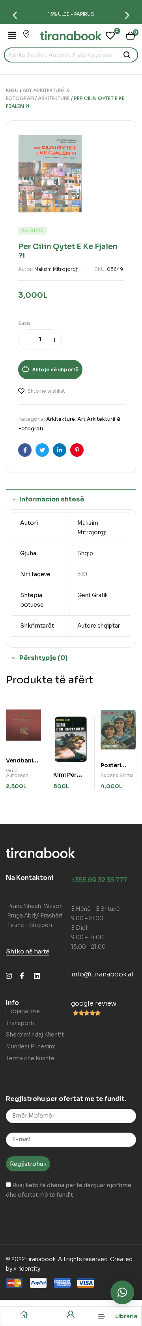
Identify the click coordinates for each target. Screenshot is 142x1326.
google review (93, 1003)
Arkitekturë (54, 98)
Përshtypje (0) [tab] (43, 658)
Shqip (85, 553)
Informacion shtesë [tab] (51, 499)
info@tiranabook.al (102, 974)
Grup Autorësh (17, 773)
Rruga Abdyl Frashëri (34, 915)
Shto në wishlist (46, 391)
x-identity (26, 1268)
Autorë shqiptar (98, 625)
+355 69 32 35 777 (99, 880)
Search (127, 54)
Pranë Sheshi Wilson (35, 906)
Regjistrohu (27, 1163)
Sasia (24, 323)
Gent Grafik (92, 595)
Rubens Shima (117, 775)
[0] (110, 36)
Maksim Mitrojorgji (56, 269)
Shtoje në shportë (55, 370)
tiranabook (41, 1259)
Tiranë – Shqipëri (29, 925)
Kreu (12, 90)
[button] (15, 15)
